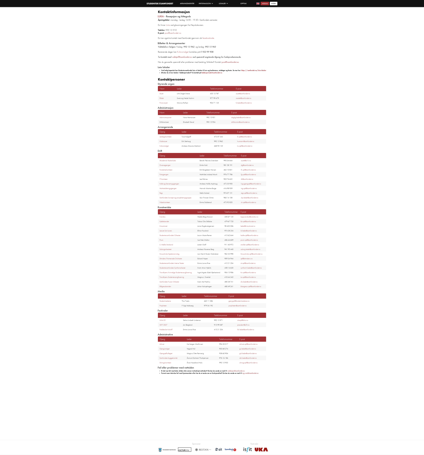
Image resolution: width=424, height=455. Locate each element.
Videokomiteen (165, 202)
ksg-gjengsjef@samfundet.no (251, 183)
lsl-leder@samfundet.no (249, 230)
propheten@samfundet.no (238, 305)
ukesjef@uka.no (242, 320)
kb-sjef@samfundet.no (248, 221)
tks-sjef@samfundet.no (248, 272)
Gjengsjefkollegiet (166, 353)
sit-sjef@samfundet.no (248, 263)
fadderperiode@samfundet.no (212, 73)
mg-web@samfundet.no (250, 373)
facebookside (208, 38)
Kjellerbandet (164, 221)
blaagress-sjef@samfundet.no (251, 286)
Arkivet (162, 344)
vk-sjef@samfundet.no (248, 202)
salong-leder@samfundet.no (250, 249)
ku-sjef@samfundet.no (244, 146)
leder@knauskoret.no (248, 226)
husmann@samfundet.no (245, 141)
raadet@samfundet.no (243, 98)
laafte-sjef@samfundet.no (249, 235)
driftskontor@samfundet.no (240, 122)
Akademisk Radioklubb (168, 160)
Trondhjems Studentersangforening (172, 277)
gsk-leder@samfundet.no (248, 353)
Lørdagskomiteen (166, 136)
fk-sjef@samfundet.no (248, 170)
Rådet (162, 98)
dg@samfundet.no (247, 165)
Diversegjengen (165, 165)
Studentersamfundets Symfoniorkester (172, 268)
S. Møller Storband (166, 244)
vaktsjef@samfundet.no (182, 56)
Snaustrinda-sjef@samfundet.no (251, 254)
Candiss (162, 217)
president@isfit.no (243, 325)
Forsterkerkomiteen (166, 170)
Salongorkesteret (165, 249)
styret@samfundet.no (243, 93)
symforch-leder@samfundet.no (251, 268)
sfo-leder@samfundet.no (249, 281)
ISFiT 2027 (163, 325)
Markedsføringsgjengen (168, 188)
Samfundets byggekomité (168, 358)
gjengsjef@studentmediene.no (239, 301)
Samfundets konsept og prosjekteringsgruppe (175, 197)
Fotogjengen (164, 174)
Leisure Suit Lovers (166, 230)
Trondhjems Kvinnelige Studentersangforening (176, 272)
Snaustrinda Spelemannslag (169, 254)
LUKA (161, 16)
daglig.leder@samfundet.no (241, 117)
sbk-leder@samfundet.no (248, 358)
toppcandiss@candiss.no (249, 217)
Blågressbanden (165, 286)
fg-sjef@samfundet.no (248, 174)
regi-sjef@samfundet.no (249, 193)
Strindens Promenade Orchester (171, 258)
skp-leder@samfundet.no (249, 197)
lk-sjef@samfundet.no (244, 136)
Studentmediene (165, 301)
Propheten (163, 305)
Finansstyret (164, 103)
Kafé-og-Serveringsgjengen (169, 183)
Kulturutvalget (182, 51)
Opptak (243, 3)
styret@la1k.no (246, 160)
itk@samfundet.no (247, 179)
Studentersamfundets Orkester (170, 235)
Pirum (161, 240)
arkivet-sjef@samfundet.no (248, 344)
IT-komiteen (164, 179)
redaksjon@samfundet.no (236, 371)
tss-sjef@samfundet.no (248, 277)
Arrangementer (187, 3)
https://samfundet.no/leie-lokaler (253, 70)
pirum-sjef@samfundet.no (249, 240)
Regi (161, 193)
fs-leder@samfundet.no (244, 103)
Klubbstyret (163, 141)
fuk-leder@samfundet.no (245, 329)
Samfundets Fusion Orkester (169, 281)
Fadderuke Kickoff (166, 329)
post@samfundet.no (173, 32)
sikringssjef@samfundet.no (248, 362)
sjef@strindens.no (247, 258)
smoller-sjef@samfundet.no (250, 244)
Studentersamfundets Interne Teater (172, 263)
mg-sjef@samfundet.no (249, 188)
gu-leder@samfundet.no (247, 348)
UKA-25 (162, 320)
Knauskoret (163, 226)
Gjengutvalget (164, 348)
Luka (168, 25)
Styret (161, 93)
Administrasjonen (165, 117)
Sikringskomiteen (165, 362)
